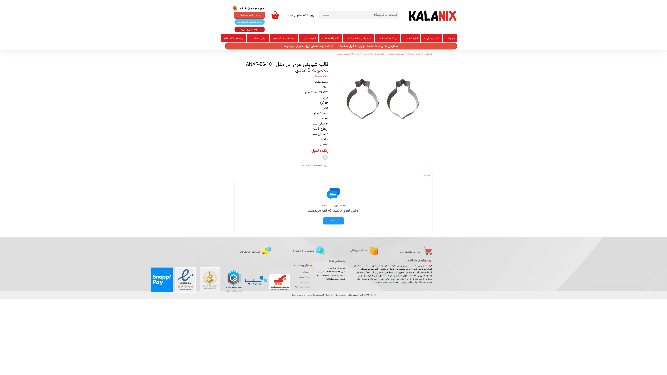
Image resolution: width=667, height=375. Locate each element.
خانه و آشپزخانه (332, 38)
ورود (311, 15)
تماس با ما (305, 282)
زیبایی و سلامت (259, 38)
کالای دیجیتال (433, 38)
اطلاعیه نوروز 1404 (302, 287)
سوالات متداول (303, 277)
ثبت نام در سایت (296, 15)
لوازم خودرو (412, 38)
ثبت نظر (333, 221)
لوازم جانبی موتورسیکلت (359, 38)
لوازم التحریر (310, 38)
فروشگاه (306, 272)
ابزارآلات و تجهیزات (389, 38)
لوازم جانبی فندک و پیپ (284, 38)
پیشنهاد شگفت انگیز (233, 38)
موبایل (451, 38)
